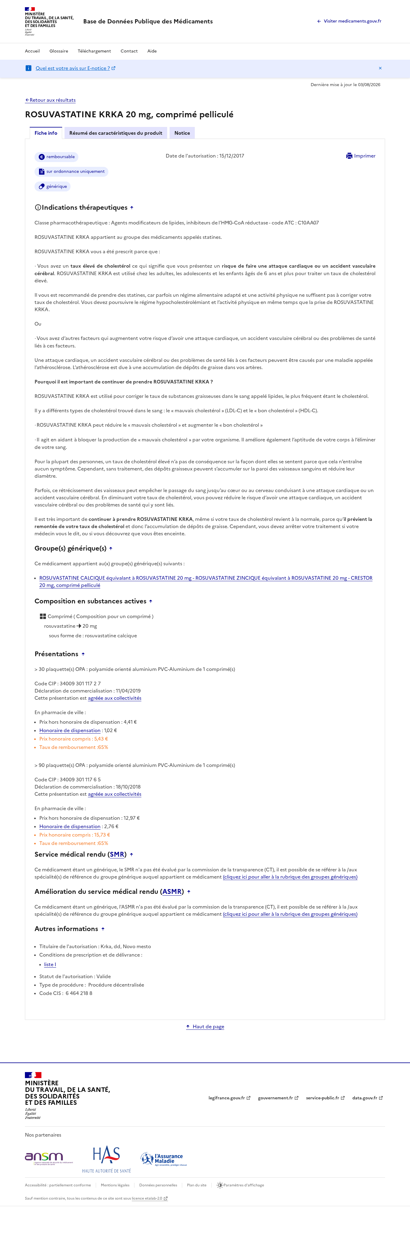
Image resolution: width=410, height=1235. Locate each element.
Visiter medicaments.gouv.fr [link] (352, 21)
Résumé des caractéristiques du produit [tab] (115, 133)
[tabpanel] (205, 579)
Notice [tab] (182, 133)
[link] (148, 21)
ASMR (172, 892)
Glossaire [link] (59, 51)
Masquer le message (380, 68)
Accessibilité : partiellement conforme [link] (58, 1185)
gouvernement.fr (275, 1098)
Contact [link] (129, 51)
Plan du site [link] (197, 1185)
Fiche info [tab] (46, 133)
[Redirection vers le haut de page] (133, 207)
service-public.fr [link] (322, 1098)
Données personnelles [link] (158, 1185)
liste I (50, 964)
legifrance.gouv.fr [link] (227, 1098)
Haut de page (208, 1026)
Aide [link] (152, 51)
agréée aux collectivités (114, 698)
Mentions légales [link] (115, 1185)
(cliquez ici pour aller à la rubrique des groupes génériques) (290, 876)
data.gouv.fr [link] (364, 1098)
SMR (117, 854)
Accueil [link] (32, 51)
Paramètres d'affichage (244, 1185)
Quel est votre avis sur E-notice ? (73, 68)
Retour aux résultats (53, 100)
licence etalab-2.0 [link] (147, 1198)
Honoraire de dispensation (70, 730)
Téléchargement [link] (94, 51)
